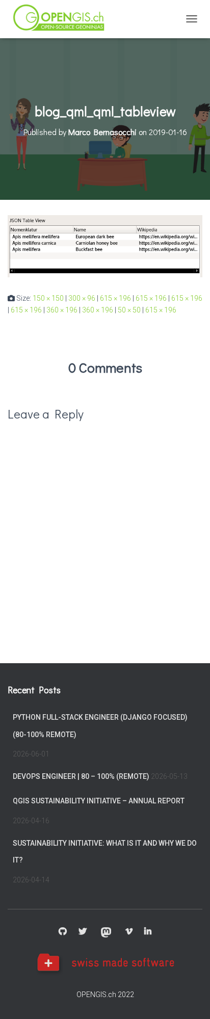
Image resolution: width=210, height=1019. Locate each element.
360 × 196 (61, 310)
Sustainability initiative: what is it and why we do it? (105, 852)
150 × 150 (48, 298)
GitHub (63, 932)
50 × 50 (129, 310)
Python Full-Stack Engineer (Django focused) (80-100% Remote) (100, 726)
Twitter (82, 932)
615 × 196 (115, 298)
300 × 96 (81, 298)
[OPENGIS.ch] (63, 19)
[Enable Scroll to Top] (190, 998)
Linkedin (147, 932)
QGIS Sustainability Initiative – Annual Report (99, 801)
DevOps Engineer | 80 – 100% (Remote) (81, 776)
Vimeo (129, 932)
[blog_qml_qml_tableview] (105, 246)
